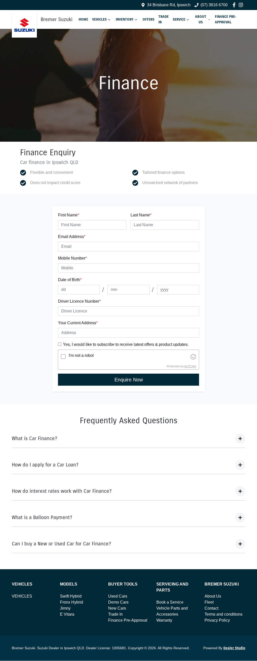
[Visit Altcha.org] (193, 356)
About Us (200, 19)
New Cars (117, 608)
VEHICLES (22, 596)
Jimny (65, 608)
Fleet (209, 602)
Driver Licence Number (79, 301)
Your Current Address (78, 323)
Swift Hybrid (71, 596)
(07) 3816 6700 (214, 5)
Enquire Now (128, 379)
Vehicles (99, 19)
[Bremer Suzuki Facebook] (235, 5)
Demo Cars (118, 602)
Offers (148, 19)
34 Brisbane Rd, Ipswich (168, 5)
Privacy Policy (217, 620)
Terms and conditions (223, 614)
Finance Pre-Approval (225, 19)
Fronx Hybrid (71, 602)
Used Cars (117, 596)
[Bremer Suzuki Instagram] (241, 5)
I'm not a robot (81, 355)
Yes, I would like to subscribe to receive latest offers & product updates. (125, 344)
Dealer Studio (234, 648)
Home (83, 19)
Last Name (141, 215)
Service (179, 19)
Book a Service (169, 602)
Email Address (71, 236)
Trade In (163, 19)
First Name (68, 215)
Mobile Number (72, 258)
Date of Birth (70, 280)
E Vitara (67, 614)
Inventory (125, 19)
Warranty (164, 620)
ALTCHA (190, 366)
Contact (211, 608)
